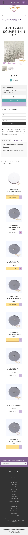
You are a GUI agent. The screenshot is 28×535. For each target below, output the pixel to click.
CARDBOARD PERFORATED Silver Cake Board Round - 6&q (14, 405)
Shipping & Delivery (14, 501)
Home (2, 19)
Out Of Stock (12, 232)
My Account (16, 2)
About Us (14, 492)
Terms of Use (14, 506)
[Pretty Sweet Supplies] (14, 8)
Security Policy (14, 510)
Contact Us (14, 496)
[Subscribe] (25, 463)
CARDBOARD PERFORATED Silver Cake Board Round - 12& (14, 298)
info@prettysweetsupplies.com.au (15, 518)
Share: (20, 23)
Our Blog (14, 494)
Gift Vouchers (14, 480)
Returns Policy (14, 504)
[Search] (25, 16)
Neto (19, 532)
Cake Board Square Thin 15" (10, 20)
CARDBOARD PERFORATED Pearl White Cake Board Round (14, 191)
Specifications (17, 140)
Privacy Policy (14, 508)
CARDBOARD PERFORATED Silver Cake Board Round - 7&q (14, 441)
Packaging (8, 19)
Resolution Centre (14, 487)
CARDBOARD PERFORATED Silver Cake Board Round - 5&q (14, 369)
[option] (14, 52)
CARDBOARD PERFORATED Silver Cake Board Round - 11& (14, 262)
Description (6, 140)
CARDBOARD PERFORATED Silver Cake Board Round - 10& (14, 227)
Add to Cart (14, 100)
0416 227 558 (15, 515)
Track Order (14, 484)
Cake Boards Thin (16, 19)
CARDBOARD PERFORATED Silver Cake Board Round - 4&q (14, 334)
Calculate (14, 124)
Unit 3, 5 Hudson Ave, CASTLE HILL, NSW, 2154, (15, 521)
